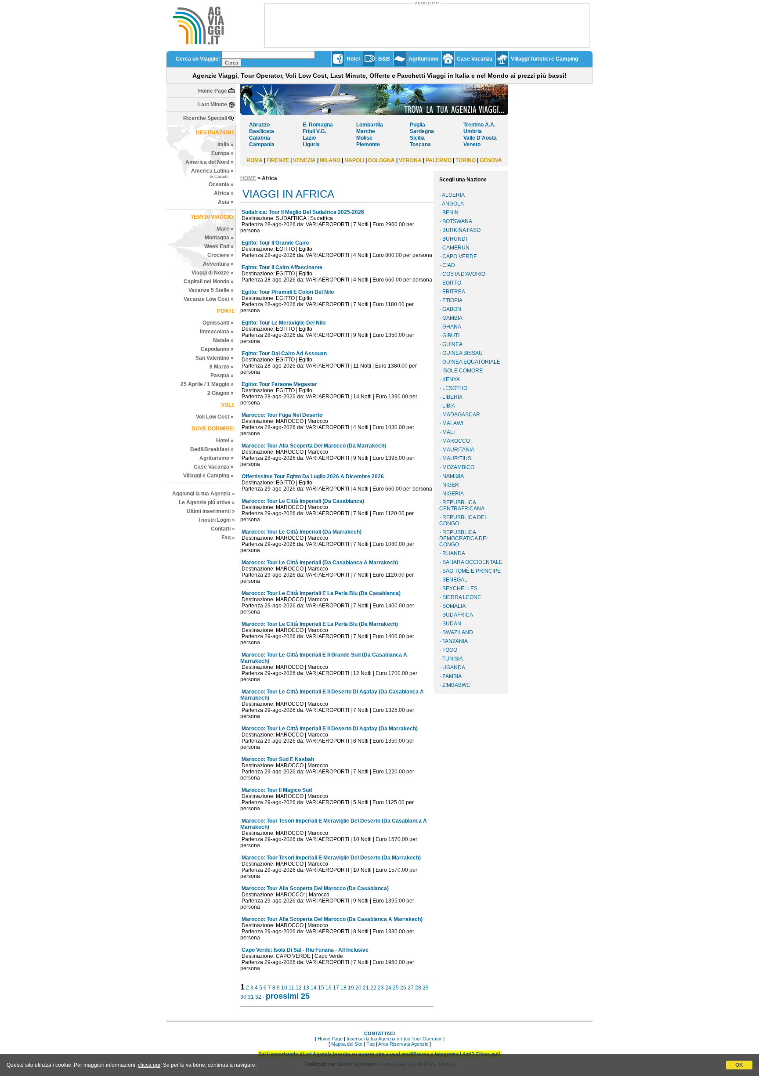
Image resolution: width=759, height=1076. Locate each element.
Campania (262, 144)
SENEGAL (454, 580)
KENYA (451, 379)
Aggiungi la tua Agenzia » (203, 494)
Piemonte (368, 144)
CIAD (448, 265)
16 (328, 988)
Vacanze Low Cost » (209, 299)
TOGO (449, 650)
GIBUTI (450, 335)
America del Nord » (209, 162)
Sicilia (417, 138)
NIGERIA (453, 494)
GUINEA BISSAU (462, 353)
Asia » (226, 202)
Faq (370, 1044)
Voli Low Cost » (215, 417)
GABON (451, 309)
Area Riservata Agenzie (403, 1044)
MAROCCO (456, 441)
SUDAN (451, 624)
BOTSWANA (457, 221)
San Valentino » (214, 358)
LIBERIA (452, 397)
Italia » (225, 144)
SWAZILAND (457, 632)
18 (343, 988)
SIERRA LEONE (461, 597)
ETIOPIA (452, 300)
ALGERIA (453, 195)
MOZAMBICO (458, 467)
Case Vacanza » (214, 467)
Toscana (420, 144)
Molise (364, 138)
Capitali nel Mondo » (209, 281)
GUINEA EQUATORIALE (471, 362)
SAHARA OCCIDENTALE (472, 562)
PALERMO (439, 160)
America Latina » (212, 173)
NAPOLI (354, 160)
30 (243, 997)
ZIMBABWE (456, 685)
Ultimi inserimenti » (211, 511)
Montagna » (219, 238)
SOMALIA (454, 606)
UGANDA (453, 667)
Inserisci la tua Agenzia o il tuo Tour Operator (394, 1038)
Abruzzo (259, 125)
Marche (365, 131)
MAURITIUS (456, 458)
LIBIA (448, 406)
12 (299, 988)
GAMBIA (452, 318)
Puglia (417, 125)
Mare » (225, 229)
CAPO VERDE (459, 256)
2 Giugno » (220, 393)
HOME (248, 178)
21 (366, 988)
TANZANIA (455, 641)
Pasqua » (222, 375)
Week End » (219, 246)
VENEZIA (304, 160)
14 (314, 988)
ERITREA (453, 292)
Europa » (222, 153)
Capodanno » (217, 349)
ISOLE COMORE (462, 371)
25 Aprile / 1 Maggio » (207, 384)
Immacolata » (217, 332)
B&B (384, 59)
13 (306, 988)
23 (381, 988)
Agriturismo (423, 59)
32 (258, 997)
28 (418, 988)
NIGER (450, 485)
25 (396, 988)
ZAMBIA (452, 676)
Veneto (472, 144)
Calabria (259, 138)
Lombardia (369, 125)
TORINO (465, 160)
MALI (448, 432)
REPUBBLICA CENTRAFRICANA (461, 505)
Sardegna (422, 131)
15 (321, 988)
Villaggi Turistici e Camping (544, 59)
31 (251, 997)
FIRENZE (278, 160)
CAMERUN (456, 248)
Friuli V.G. (314, 131)
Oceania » (221, 184)
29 (426, 988)
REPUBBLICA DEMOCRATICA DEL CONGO (464, 538)
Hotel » (225, 440)
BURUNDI (454, 239)
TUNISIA (452, 659)
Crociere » (220, 255)
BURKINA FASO (461, 230)
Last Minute (212, 104)
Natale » (223, 340)
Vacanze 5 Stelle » (211, 290)
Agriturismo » (216, 458)
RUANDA (453, 553)
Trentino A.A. (479, 125)
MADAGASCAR (461, 415)
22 (373, 988)
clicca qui (149, 1065)
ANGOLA (453, 204)
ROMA (254, 160)
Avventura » (218, 264)
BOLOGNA (381, 160)
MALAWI (452, 423)
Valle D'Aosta (480, 138)
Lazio (309, 138)
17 (336, 988)
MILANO (330, 160)
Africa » (224, 193)
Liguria (311, 144)
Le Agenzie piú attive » (207, 502)
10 (284, 988)
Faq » (228, 537)
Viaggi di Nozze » (213, 273)
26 (403, 988)
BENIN (450, 212)
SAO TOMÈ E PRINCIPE (471, 571)
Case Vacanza (474, 59)
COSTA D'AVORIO (463, 274)
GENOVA (491, 160)
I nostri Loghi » (217, 520)
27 (411, 988)
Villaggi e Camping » (208, 476)
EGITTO (451, 283)
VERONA (410, 160)
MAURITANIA (458, 450)
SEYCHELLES (459, 588)
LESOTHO (454, 388)
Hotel (353, 59)
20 (358, 988)
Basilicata (261, 131)
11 (291, 988)
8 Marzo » (222, 367)
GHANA (451, 327)
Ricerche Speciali (205, 118)
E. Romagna (318, 125)
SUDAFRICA (457, 615)
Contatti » (223, 529)
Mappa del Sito (346, 1044)
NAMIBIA (453, 476)
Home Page (212, 91)
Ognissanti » (218, 323)
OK (739, 1065)
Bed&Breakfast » (212, 449)
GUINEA (452, 344)
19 (351, 988)
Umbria (472, 131)
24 (388, 988)
